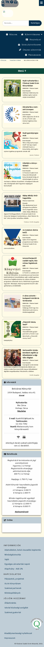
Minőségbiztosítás (13, 555)
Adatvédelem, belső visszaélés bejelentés (23, 550)
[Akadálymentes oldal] (7, 2)
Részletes (21, 411)
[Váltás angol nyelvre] (2, 5)
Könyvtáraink (32, 34)
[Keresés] (3, 2)
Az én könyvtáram (13, 584)
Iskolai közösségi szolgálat (16, 608)
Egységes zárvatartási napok (17, 564)
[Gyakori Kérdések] (11, 2)
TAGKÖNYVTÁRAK (15, 60)
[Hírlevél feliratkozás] (15, 2)
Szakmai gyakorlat (13, 612)
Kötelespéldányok (12, 593)
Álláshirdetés (10, 603)
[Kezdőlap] (7, 13)
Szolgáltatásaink (31, 44)
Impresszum (9, 638)
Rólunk (13, 34)
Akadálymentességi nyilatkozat (18, 633)
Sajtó (7, 559)
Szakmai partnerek (13, 588)
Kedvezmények (21, 512)
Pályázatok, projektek (14, 579)
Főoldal (3, 60)
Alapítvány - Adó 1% (14, 569)
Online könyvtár (32, 50)
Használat (35, 39)
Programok (35, 55)
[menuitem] (11, 34)
